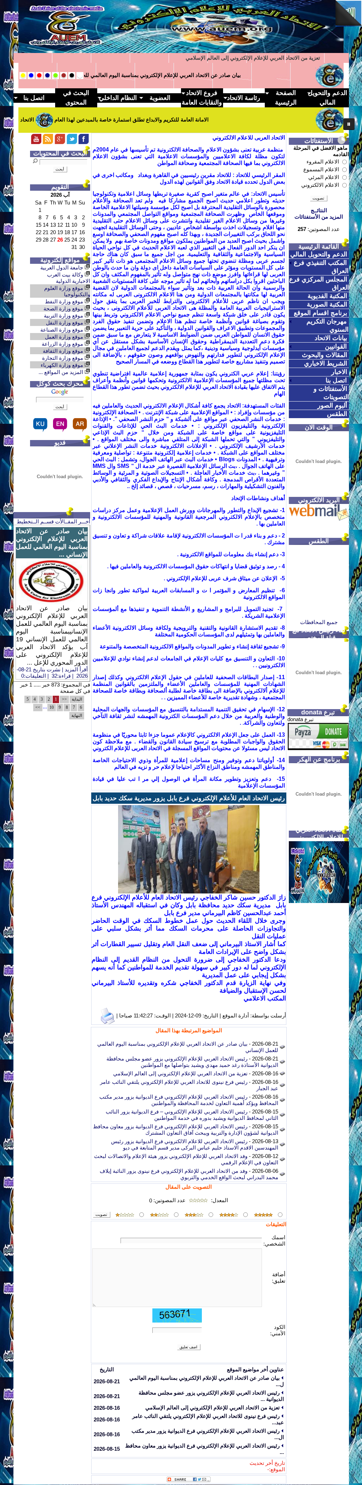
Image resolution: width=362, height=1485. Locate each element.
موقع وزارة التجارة (63, 358)
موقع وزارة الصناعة (62, 330)
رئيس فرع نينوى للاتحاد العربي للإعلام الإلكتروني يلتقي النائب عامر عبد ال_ (237, 58)
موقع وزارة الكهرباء (62, 365)
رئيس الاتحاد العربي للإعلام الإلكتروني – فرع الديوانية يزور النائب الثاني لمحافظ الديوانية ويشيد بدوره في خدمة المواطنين (192, 1115)
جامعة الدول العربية (62, 268)
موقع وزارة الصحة (63, 308)
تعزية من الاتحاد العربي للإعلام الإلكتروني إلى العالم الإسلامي (180, 1073)
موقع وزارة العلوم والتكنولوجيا (67, 291)
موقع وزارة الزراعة (63, 344)
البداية (77, 699)
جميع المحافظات (319, 622)
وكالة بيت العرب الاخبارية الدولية (68, 278)
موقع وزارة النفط (64, 301)
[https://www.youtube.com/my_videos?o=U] (60, 142)
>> (37, 707)
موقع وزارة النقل (65, 323)
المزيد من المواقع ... (61, 372)
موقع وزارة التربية (64, 316)
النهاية (76, 715)
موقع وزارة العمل (64, 337)
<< (64, 699)
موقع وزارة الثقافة (63, 351)
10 (51, 707)
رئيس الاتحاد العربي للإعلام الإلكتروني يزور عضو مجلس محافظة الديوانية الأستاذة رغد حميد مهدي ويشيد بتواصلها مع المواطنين (192, 1062)
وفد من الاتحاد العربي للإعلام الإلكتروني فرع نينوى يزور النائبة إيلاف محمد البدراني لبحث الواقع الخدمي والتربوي (189, 1174)
